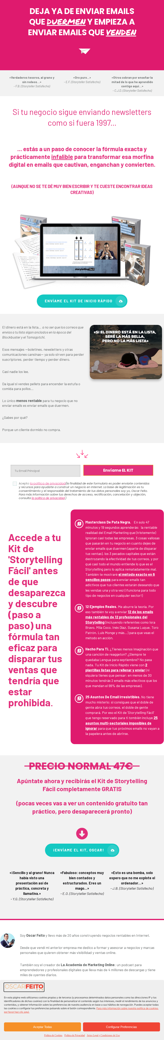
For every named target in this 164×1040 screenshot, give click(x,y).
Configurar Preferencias (121, 1027)
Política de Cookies (53, 1035)
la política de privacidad (48, 498)
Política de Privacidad (74, 1035)
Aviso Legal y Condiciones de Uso (103, 1035)
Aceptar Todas (42, 1027)
